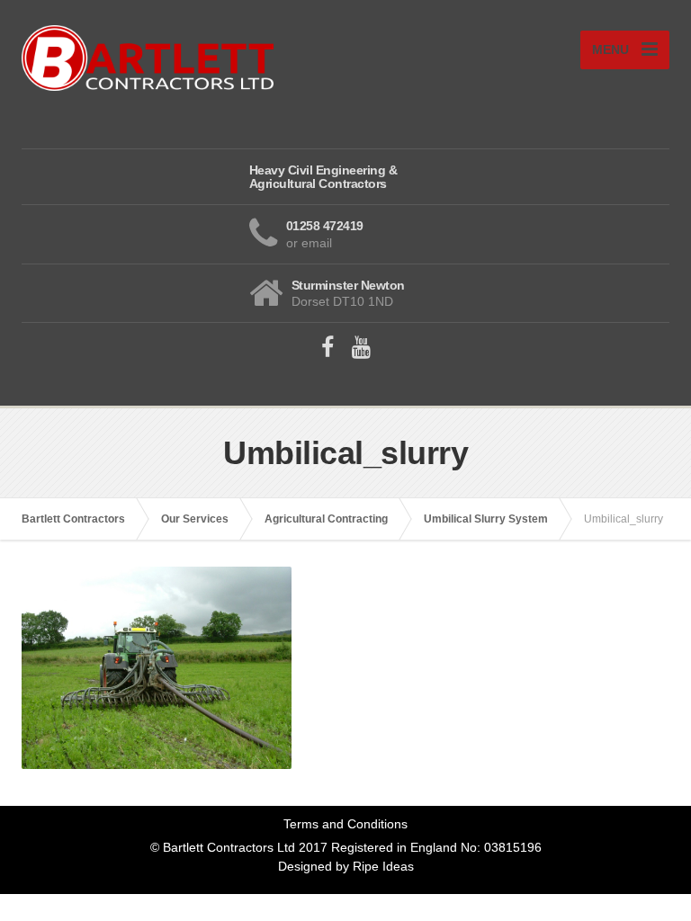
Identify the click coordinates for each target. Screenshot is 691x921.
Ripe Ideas (383, 866)
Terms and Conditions (345, 824)
